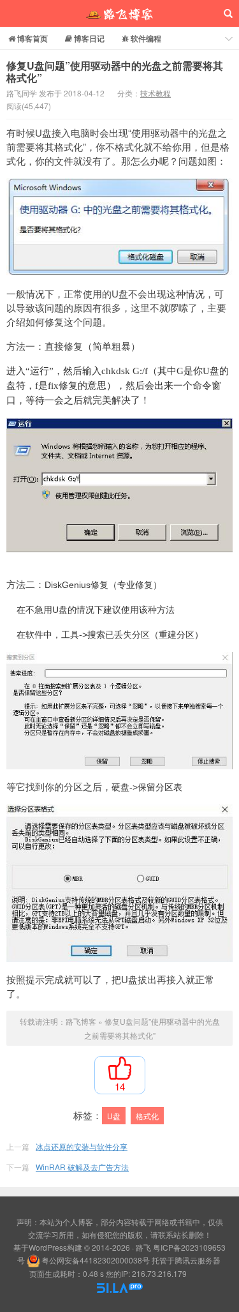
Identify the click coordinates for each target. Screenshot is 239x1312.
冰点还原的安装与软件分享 (81, 1146)
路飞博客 (119, 13)
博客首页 (31, 38)
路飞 (143, 1247)
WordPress (48, 1247)
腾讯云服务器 (198, 1260)
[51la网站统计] (120, 1286)
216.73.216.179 (159, 1273)
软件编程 (145, 38)
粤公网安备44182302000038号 (95, 1260)
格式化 (147, 1115)
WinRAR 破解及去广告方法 (82, 1166)
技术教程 (155, 92)
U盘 (113, 1115)
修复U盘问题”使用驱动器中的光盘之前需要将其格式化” (114, 71)
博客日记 (88, 38)
